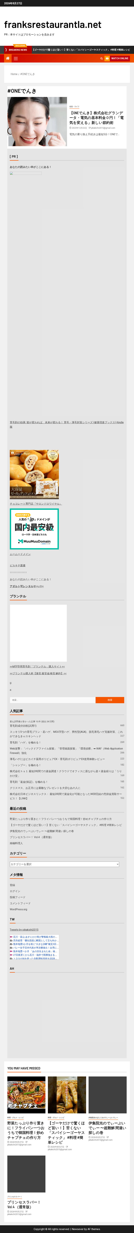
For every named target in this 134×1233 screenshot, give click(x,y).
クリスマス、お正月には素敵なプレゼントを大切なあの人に (45, 788)
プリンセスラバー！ (14, 1197)
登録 (12, 885)
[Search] (102, 58)
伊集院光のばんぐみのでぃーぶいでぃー (103, 1117)
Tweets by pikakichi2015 (24, 929)
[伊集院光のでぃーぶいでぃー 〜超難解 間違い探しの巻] (108, 1094)
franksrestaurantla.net (52, 24)
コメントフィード (20, 903)
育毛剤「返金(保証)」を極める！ (29, 781)
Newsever (78, 1229)
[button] (15, 58)
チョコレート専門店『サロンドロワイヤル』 (36, 503)
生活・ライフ (74, 106)
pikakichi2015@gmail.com (103, 128)
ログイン (15, 891)
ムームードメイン (20, 554)
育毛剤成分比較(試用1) (23, 725)
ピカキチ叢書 (17, 565)
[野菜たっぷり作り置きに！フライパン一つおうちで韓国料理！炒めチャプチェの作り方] (26, 1094)
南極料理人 (16, 843)
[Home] (8, 58)
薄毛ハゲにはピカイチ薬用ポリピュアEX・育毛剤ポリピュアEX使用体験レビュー (57, 759)
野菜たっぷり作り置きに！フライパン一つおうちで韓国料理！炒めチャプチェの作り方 (61, 819)
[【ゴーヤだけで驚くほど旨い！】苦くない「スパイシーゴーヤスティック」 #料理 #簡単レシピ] (67, 1094)
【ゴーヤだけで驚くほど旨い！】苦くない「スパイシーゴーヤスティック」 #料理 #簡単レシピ (67, 49)
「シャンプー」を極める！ (25, 765)
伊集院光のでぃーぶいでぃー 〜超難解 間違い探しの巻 (42, 831)
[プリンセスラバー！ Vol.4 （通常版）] (26, 1174)
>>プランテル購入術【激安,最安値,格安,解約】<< (38, 673)
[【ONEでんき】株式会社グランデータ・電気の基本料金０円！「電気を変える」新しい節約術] (37, 121)
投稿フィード (17, 897)
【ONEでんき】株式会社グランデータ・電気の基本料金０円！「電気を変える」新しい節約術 (96, 118)
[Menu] (15, 58)
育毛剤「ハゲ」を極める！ (25, 742)
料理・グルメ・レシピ (15, 1117)
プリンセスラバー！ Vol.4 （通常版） (31, 837)
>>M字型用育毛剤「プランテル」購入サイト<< (37, 666)
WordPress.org (18, 909)
